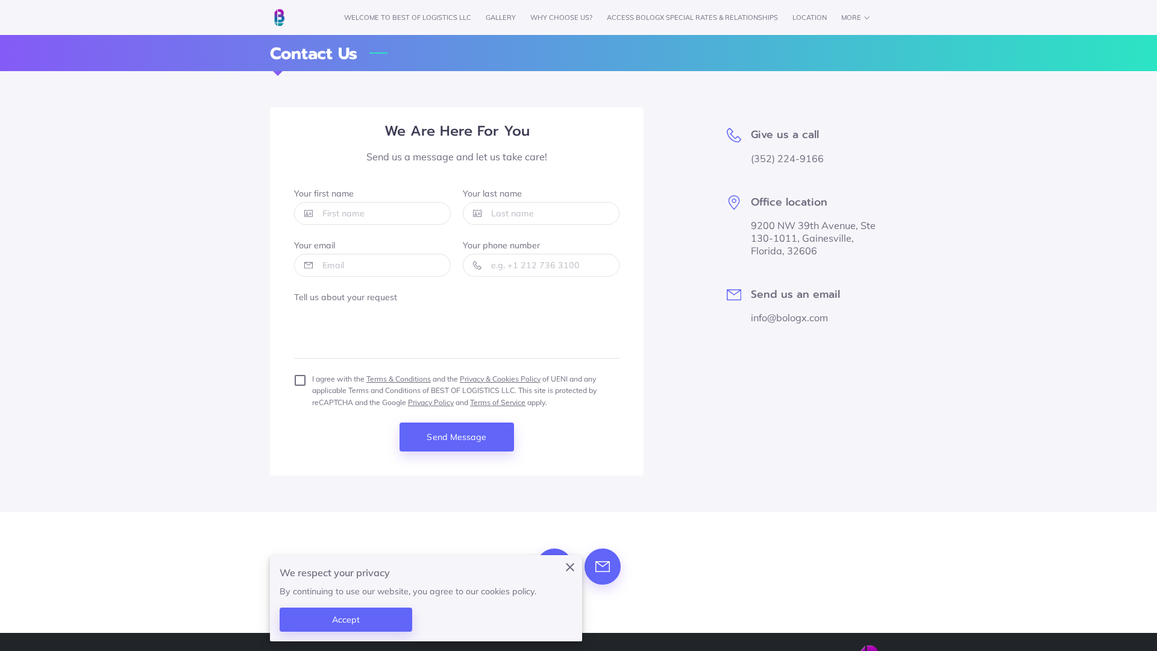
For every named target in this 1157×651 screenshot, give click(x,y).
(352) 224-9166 (787, 159)
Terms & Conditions (398, 378)
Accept (346, 619)
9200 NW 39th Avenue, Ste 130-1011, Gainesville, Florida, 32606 (813, 238)
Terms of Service (497, 402)
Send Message (456, 437)
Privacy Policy (431, 402)
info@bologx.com (789, 318)
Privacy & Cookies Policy (500, 378)
